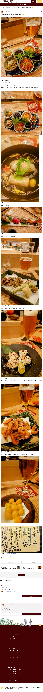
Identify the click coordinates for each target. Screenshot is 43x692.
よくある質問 (12, 636)
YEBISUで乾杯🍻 (15, 556)
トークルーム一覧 (13, 632)
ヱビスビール (3, 556)
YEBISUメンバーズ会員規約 (15, 669)
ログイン (39, 1)
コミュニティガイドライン (15, 634)
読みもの (11, 655)
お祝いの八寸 (9, 556)
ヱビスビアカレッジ (14, 657)
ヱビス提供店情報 (9, 7)
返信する (31, 596)
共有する (33, 562)
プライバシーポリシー (14, 673)
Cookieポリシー (13, 675)
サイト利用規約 (13, 671)
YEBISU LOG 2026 (14, 650)
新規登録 (33, 1)
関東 (14, 7)
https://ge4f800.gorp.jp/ (11, 553)
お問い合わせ (12, 638)
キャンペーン (12, 653)
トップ (3, 7)
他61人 (6, 558)
